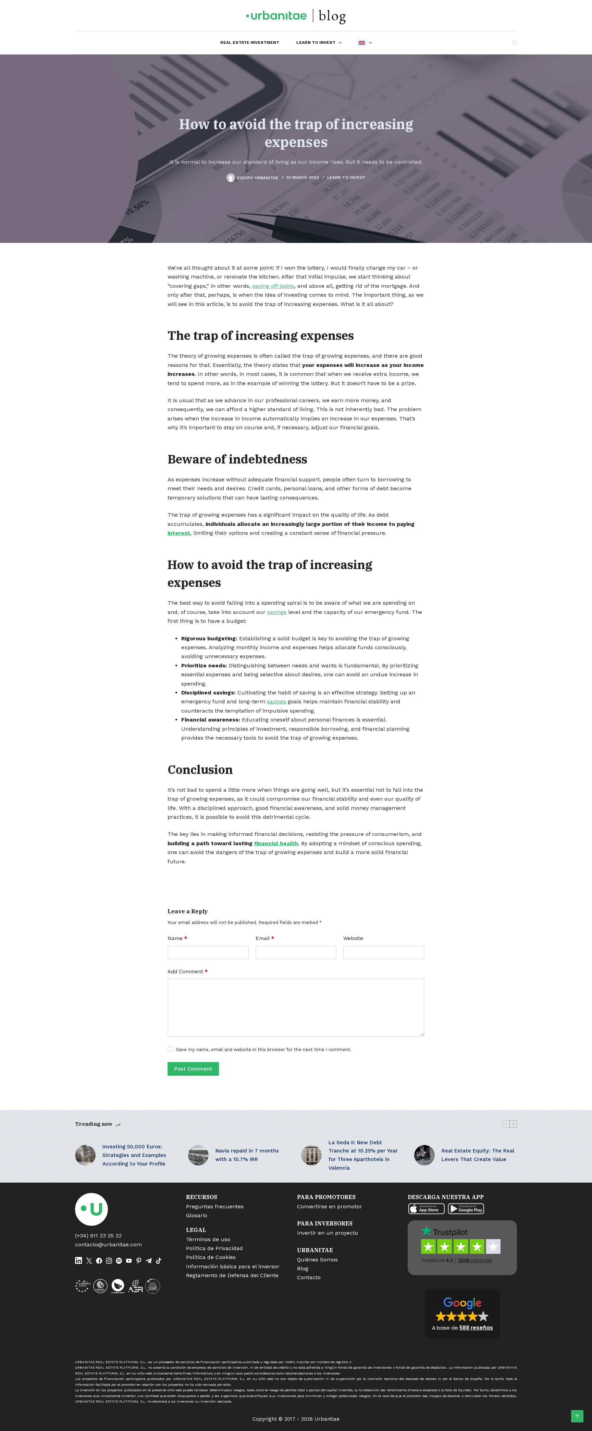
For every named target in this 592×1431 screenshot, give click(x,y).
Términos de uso (208, 1239)
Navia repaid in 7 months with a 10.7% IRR (247, 1155)
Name (177, 938)
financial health (276, 843)
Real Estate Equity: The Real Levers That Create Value (478, 1155)
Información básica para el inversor (233, 1266)
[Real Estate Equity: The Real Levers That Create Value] (424, 1155)
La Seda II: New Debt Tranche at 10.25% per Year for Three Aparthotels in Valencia (363, 1155)
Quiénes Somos (317, 1259)
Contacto (309, 1277)
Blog (302, 1268)
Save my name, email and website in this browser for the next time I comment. (264, 1049)
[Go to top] (577, 1416)
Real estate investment (249, 42)
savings (276, 612)
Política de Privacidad (214, 1248)
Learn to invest (315, 42)
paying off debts (273, 286)
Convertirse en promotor (329, 1206)
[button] (462, 1313)
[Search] (515, 42)
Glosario (196, 1215)
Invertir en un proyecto (327, 1233)
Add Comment (188, 972)
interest (179, 533)
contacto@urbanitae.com (108, 1244)
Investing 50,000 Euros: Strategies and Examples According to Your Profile (134, 1155)
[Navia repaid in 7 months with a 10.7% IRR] (198, 1155)
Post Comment (193, 1069)
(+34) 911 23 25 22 (98, 1235)
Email (265, 938)
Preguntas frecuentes (215, 1206)
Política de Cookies (211, 1257)
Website (353, 938)
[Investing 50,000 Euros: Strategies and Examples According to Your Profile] (85, 1155)
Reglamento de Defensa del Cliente (232, 1275)
